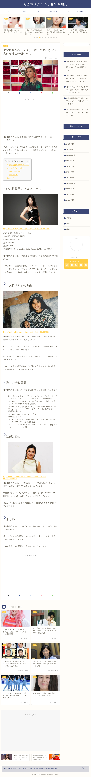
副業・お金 (53, 11)
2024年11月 (70, 149)
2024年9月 (70, 161)
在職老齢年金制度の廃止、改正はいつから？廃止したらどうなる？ (77, 101)
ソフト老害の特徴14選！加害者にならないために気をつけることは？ (77, 112)
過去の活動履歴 (15, 171)
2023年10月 (71, 183)
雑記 (25, 11)
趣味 (68, 224)
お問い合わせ (81, 11)
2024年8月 (70, 166)
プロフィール (67, 11)
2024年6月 (70, 177)
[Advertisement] (30, 116)
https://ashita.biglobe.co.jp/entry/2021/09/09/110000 (26, 229)
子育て (39, 11)
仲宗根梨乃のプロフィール (19, 165)
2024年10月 (71, 155)
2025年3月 (70, 144)
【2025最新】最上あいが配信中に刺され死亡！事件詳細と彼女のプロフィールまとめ (77, 78)
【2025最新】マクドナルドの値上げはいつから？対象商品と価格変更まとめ (77, 89)
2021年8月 (70, 200)
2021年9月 (70, 194)
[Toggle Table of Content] (26, 162)
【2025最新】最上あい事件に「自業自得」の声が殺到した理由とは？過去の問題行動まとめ (77, 66)
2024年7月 (70, 172)
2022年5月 (70, 189)
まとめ (11, 178)
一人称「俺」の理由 (16, 168)
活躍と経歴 (13, 175)
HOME (10, 11)
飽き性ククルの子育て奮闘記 (45, 4)
